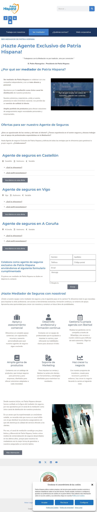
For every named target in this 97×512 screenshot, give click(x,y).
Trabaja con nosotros (15, 32)
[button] (92, 485)
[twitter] (46, 462)
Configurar (84, 502)
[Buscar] (92, 8)
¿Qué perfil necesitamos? (16, 173)
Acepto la (71, 283)
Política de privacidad (67, 507)
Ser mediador (39, 32)
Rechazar (64, 502)
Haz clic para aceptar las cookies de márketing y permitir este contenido (72, 94)
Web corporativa (83, 32)
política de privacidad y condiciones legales (75, 283)
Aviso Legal (78, 507)
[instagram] (51, 462)
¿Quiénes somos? (60, 32)
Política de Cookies (78, 496)
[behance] (57, 462)
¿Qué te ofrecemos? (14, 167)
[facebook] (40, 462)
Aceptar (44, 502)
